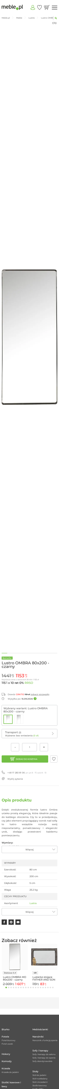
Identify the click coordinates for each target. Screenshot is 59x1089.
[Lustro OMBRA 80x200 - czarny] (8, 719)
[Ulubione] (39, 7)
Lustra (33, 903)
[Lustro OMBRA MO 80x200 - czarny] (18, 719)
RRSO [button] (29, 683)
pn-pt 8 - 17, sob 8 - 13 (26, 772)
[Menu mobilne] (54, 8)
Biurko (6, 1029)
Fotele (5, 1036)
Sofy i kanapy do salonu (44, 1054)
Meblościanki (40, 1029)
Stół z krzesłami (40, 1082)
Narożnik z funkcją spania (44, 1040)
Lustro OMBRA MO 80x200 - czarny (14, 978)
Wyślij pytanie (15, 779)
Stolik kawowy (39, 1085)
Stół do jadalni (39, 1075)
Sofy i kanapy (40, 1050)
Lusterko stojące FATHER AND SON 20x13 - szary (43, 978)
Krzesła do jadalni (10, 1072)
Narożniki (38, 1036)
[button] (53, 759)
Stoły (35, 1071)
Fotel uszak (7, 1044)
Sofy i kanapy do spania (43, 1058)
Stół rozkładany (40, 1078)
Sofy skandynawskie (42, 1061)
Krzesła (6, 1068)
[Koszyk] (47, 7)
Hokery (6, 1054)
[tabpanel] (15, 965)
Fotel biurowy (8, 1040)
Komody (7, 1061)
